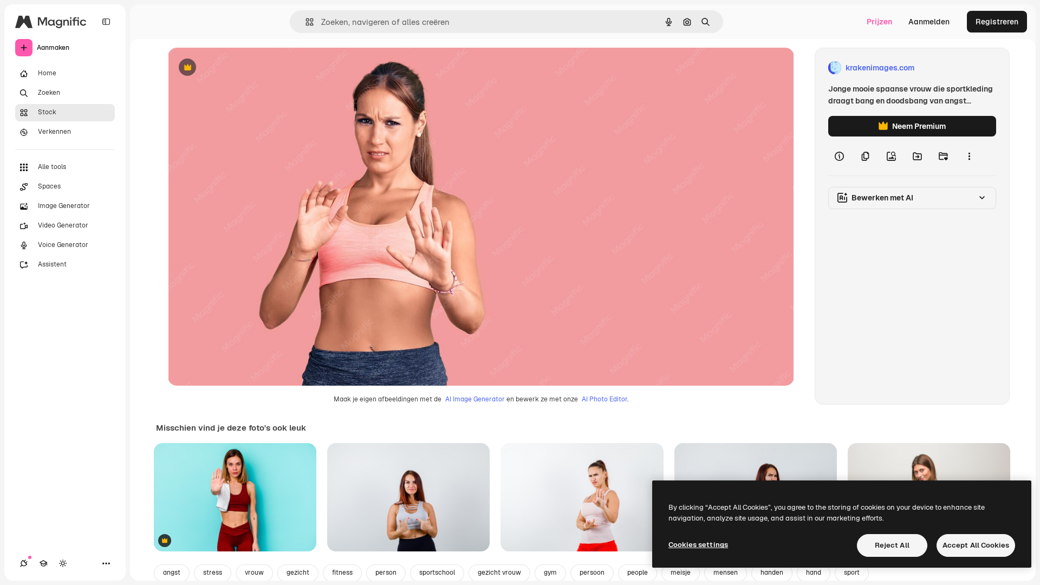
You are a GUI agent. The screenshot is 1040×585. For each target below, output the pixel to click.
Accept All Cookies (975, 545)
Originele (239, 68)
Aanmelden (929, 22)
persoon (592, 572)
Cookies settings (698, 544)
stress (212, 572)
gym (550, 572)
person (385, 572)
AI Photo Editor (604, 399)
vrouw (254, 572)
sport (852, 572)
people (637, 572)
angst (171, 572)
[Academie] (43, 563)
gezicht (298, 572)
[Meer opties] (969, 156)
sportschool (437, 572)
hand (813, 572)
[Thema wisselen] (63, 563)
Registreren (997, 22)
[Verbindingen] (23, 563)
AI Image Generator (475, 399)
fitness (342, 572)
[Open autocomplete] (305, 22)
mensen (725, 572)
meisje (681, 572)
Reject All (892, 545)
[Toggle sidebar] (106, 21)
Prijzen (879, 22)
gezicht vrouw (499, 572)
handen (771, 572)
